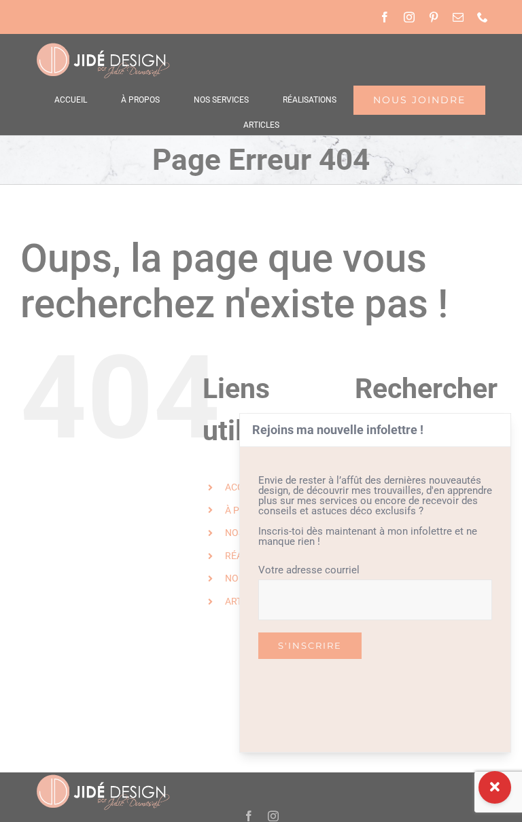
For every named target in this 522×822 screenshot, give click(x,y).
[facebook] (384, 17)
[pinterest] (433, 17)
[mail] (458, 17)
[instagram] (409, 17)
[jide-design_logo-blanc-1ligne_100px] (102, 46)
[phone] (482, 17)
